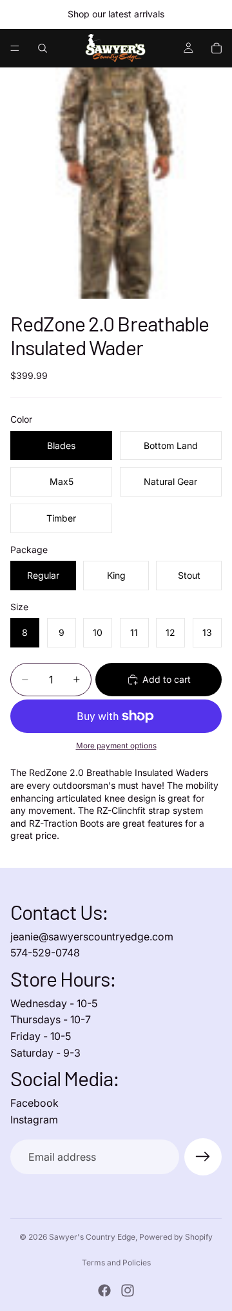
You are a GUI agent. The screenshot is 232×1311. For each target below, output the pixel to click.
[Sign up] (203, 1156)
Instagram (34, 1119)
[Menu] (15, 48)
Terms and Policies (116, 1262)
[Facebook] (104, 1290)
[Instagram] (127, 1290)
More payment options (116, 745)
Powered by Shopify (176, 1237)
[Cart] (216, 48)
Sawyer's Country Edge (92, 1237)
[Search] (42, 48)
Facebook (34, 1102)
